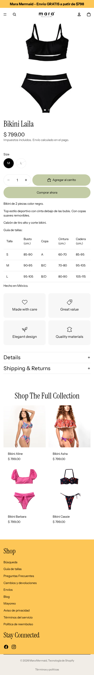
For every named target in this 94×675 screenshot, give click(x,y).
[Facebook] (6, 646)
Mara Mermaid (38, 660)
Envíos (8, 590)
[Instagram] (13, 646)
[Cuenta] (79, 14)
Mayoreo (9, 604)
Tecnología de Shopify (61, 660)
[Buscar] (14, 14)
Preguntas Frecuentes (18, 576)
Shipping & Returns (26, 368)
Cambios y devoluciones (20, 583)
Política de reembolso (18, 624)
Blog (6, 597)
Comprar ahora (47, 192)
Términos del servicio (18, 617)
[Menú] (5, 14)
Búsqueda (10, 562)
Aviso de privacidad (16, 610)
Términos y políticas (47, 669)
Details (11, 357)
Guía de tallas (12, 569)
